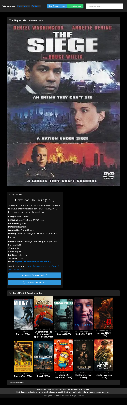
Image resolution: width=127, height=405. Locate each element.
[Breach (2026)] (43, 371)
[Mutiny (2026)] (23, 329)
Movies (27, 6)
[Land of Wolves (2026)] (103, 370)
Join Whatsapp (75, 6)
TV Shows (36, 6)
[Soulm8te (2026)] (83, 329)
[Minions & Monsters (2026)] (63, 370)
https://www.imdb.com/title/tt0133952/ (33, 261)
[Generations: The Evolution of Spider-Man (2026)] (43, 326)
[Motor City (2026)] (23, 371)
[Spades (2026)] (63, 329)
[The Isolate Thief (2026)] (83, 370)
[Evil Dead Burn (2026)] (103, 328)
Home (19, 6)
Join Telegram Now (57, 6)
